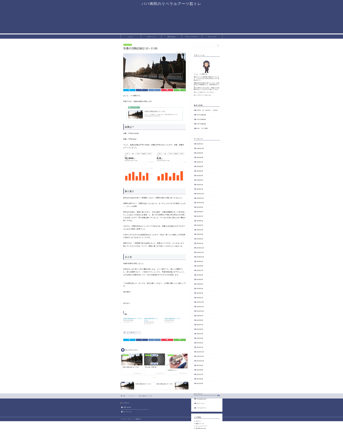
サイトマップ (212, 36)
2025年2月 (199, 184)
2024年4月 (199, 230)
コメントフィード (201, 426)
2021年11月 (200, 356)
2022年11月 (200, 306)
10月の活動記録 (201, 124)
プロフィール (151, 36)
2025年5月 (199, 171)
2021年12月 (200, 352)
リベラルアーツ (127, 44)
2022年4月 (199, 333)
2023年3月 (199, 288)
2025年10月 (200, 148)
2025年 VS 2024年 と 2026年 (207, 110)
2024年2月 (199, 239)
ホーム (131, 36)
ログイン (198, 421)
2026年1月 (199, 144)
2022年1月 (199, 347)
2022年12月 (200, 302)
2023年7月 (199, 270)
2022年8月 (199, 320)
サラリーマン (200, 403)
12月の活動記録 (201, 115)
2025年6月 (199, 166)
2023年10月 (200, 257)
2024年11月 (200, 198)
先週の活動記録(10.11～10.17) (132, 318)
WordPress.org (201, 428)
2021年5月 (199, 383)
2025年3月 (199, 180)
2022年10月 (200, 311)
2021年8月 (199, 370)
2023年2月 (199, 293)
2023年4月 (199, 284)
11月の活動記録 (201, 119)
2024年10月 (200, 202)
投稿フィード (200, 423)
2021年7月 (199, 374)
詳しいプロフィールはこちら (202, 95)
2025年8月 (199, 157)
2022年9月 (199, 315)
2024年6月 (199, 221)
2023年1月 (199, 297)
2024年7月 (199, 216)
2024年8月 (199, 211)
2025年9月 (199, 153)
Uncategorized (201, 399)
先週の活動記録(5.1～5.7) (172, 318)
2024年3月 (199, 234)
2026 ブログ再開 (202, 128)
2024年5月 (199, 225)
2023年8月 (199, 266)
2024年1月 (199, 243)
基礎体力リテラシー (136, 332)
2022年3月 (199, 338)
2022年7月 (199, 324)
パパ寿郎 (127, 332)
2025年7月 (199, 162)
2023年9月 (199, 261)
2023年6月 (199, 275)
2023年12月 (200, 248)
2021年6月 (199, 379)
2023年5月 (199, 279)
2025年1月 (199, 189)
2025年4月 (199, 175)
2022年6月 (199, 329)
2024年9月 (199, 207)
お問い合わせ (171, 36)
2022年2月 (199, 343)
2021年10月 (200, 361)
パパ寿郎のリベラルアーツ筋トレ (172, 3)
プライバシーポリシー (192, 36)
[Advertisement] (171, 20)
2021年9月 (199, 365)
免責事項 (138, 419)
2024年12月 (200, 193)
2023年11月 (200, 252)
